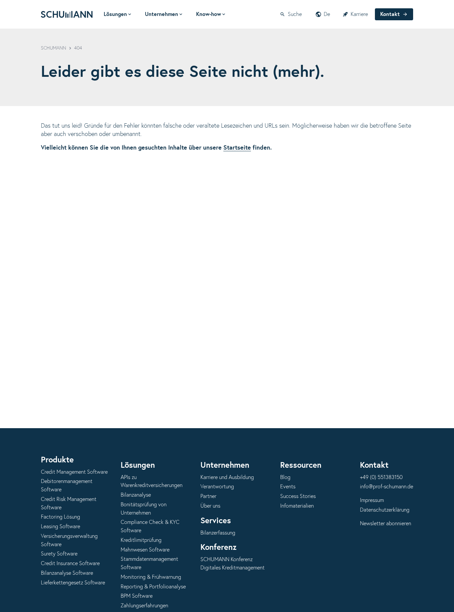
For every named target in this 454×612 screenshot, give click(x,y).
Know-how (208, 14)
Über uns (210, 506)
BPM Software (137, 596)
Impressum (372, 500)
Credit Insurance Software (70, 563)
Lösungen (115, 14)
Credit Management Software (74, 472)
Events (287, 486)
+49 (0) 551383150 (381, 477)
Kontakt (390, 14)
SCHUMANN (53, 48)
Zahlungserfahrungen (144, 605)
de (327, 14)
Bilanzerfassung (217, 533)
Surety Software (59, 553)
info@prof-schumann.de (386, 486)
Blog (285, 477)
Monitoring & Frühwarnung (151, 577)
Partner (208, 496)
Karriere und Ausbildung (227, 477)
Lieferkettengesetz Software (73, 582)
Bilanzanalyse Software (67, 573)
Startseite (237, 148)
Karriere (359, 14)
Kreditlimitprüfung (141, 540)
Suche (295, 14)
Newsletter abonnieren (385, 523)
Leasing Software (60, 526)
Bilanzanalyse (136, 495)
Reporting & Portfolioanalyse (153, 586)
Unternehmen (161, 14)
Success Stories (298, 496)
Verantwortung (217, 486)
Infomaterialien (297, 506)
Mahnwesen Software (145, 549)
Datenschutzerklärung (384, 510)
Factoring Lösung (60, 517)
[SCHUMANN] (67, 14)
